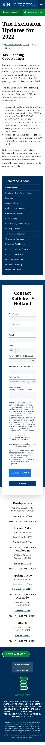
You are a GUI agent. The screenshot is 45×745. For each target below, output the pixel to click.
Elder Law (9, 198)
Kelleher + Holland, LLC (16, 44)
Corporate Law (11, 203)
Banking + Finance (12, 228)
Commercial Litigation (14, 213)
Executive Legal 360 (14, 254)
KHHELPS (17, 724)
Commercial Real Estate (15, 239)
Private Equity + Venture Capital (18, 223)
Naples (22, 622)
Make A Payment (35, 12)
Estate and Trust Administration (18, 193)
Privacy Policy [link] (34, 724)
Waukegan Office (22, 563)
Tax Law (6, 47)
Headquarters (22, 503)
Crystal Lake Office (22, 542)
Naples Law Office (13, 269)
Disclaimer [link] (9, 724)
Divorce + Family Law (14, 259)
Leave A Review (16, 654)
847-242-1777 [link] (12, 12)
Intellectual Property (13, 264)
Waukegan (22, 550)
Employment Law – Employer (17, 249)
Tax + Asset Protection (15, 234)
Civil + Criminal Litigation (15, 208)
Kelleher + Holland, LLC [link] (18, 722)
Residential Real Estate (15, 244)
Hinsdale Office (22, 610)
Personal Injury (11, 218)
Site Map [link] (25, 724)
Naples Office (22, 635)
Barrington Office (22, 516)
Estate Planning (11, 187)
